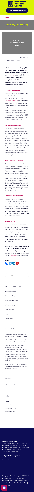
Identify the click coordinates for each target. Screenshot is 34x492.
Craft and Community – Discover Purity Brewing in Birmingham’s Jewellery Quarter (16, 366)
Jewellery (11, 75)
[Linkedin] (13, 263)
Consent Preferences (9, 460)
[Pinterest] (17, 263)
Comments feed (10, 408)
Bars (6, 314)
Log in (7, 401)
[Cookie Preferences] (4, 488)
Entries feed (9, 405)
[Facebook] (6, 263)
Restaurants (9, 319)
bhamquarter (9, 60)
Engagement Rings (11, 300)
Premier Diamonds (11, 100)
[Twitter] (10, 263)
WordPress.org (10, 411)
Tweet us (14, 255)
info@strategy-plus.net (10, 451)
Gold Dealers (9, 309)
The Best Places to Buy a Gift (17, 42)
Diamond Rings (10, 296)
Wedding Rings (10, 305)
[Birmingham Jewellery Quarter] (17, 4)
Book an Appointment (17, 10)
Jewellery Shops (10, 291)
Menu (6, 17)
